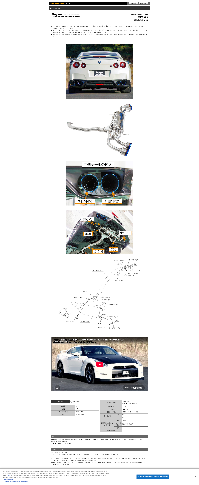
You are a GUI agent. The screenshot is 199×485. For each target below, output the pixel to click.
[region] (99, 476)
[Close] (195, 476)
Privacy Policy (8, 479)
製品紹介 (133, 3)
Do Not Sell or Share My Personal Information (153, 476)
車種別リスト (144, 3)
